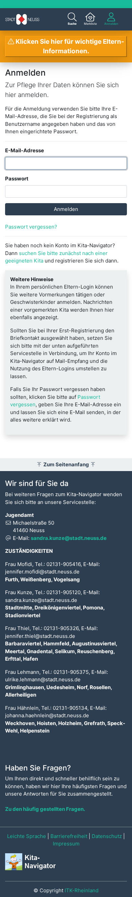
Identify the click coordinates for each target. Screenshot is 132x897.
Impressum (66, 843)
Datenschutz (107, 836)
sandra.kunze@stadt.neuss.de (69, 538)
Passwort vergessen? (31, 226)
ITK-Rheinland (81, 890)
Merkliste (90, 23)
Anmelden (111, 23)
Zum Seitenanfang (66, 464)
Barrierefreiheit (68, 836)
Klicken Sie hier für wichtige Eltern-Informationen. (69, 46)
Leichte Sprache (26, 836)
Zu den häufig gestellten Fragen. (45, 809)
